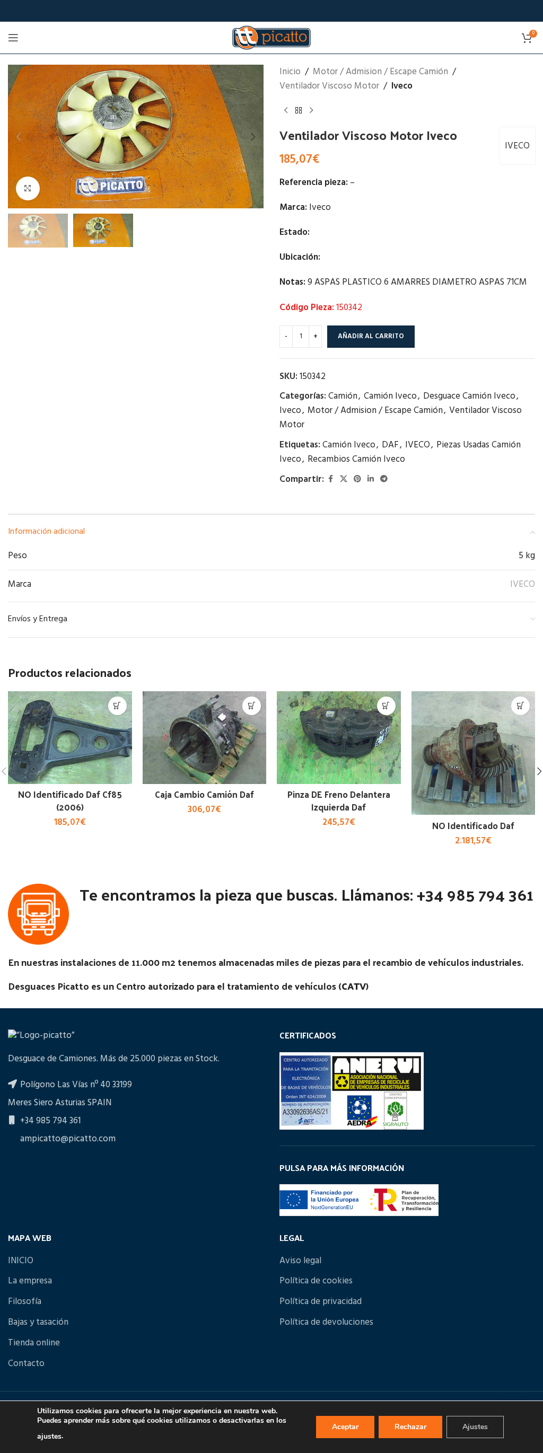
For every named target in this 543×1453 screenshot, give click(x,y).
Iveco (402, 86)
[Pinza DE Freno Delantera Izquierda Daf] (339, 737)
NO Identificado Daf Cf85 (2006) (70, 800)
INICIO (20, 1261)
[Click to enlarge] (28, 188)
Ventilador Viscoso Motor (329, 86)
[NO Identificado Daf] (473, 753)
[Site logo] (271, 37)
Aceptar (345, 1427)
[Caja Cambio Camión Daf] (205, 737)
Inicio (290, 72)
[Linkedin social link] (370, 479)
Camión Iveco (390, 396)
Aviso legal (300, 1261)
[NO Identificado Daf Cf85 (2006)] (70, 737)
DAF (390, 445)
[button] (18, 136)
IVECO (517, 146)
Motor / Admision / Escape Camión (380, 72)
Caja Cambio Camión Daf (204, 794)
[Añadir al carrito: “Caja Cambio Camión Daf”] (251, 706)
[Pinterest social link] (357, 479)
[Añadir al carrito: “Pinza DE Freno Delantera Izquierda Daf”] (386, 706)
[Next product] (311, 110)
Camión (342, 396)
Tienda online (34, 1343)
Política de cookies (316, 1281)
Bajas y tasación (38, 1322)
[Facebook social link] (330, 479)
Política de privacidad (320, 1302)
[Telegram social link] (384, 479)
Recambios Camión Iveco (356, 459)
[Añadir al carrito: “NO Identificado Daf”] (520, 706)
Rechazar (410, 1427)
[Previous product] (285, 110)
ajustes (49, 1436)
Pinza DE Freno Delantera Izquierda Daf (338, 800)
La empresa (30, 1281)
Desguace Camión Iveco (469, 396)
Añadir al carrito (371, 336)
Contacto (26, 1364)
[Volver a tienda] (298, 110)
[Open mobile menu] (13, 37)
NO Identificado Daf (473, 825)
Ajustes (475, 1427)
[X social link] (344, 479)
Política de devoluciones (326, 1322)
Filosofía (24, 1302)
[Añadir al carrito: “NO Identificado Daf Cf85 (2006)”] (117, 706)
